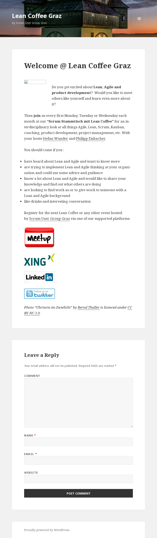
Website (31, 472)
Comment (32, 376)
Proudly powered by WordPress (47, 530)
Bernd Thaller (89, 307)
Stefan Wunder (55, 138)
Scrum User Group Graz (49, 218)
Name (30, 435)
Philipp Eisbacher (90, 138)
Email (30, 454)
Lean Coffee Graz (37, 16)
